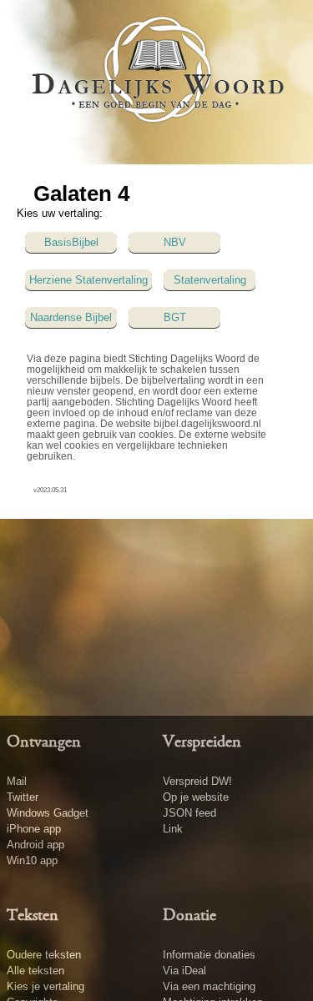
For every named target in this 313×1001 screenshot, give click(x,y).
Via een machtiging (209, 986)
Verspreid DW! (197, 781)
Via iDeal (184, 970)
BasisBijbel (71, 242)
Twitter (22, 797)
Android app (35, 844)
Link (173, 828)
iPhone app (34, 828)
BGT (175, 317)
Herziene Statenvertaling (88, 280)
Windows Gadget (47, 813)
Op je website (196, 797)
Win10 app (32, 860)
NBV (175, 242)
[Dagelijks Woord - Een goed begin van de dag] (156, 81)
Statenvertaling (210, 280)
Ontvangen (44, 742)
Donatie (189, 916)
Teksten (32, 916)
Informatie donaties (209, 954)
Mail (17, 781)
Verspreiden (202, 742)
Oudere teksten (44, 954)
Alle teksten (35, 970)
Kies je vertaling (45, 986)
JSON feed (189, 813)
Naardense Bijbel (71, 317)
